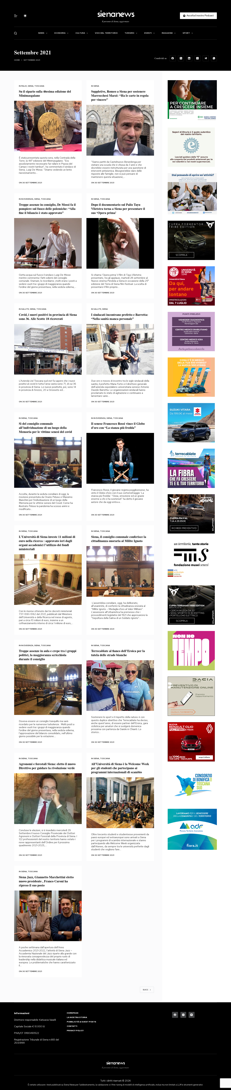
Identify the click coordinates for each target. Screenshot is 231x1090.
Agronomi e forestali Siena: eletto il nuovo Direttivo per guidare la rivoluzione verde (47, 766)
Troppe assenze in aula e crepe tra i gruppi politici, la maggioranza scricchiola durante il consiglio (47, 655)
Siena (30, 86)
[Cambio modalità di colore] (25, 15)
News (41, 33)
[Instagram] (183, 1015)
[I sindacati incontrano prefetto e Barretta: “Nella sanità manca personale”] (120, 349)
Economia (60, 33)
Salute (25, 309)
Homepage (72, 1013)
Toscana (39, 86)
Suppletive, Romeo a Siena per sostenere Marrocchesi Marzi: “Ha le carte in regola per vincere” (119, 95)
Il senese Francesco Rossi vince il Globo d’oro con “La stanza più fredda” (118, 425)
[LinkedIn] (189, 58)
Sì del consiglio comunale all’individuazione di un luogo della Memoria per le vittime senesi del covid (45, 427)
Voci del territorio (106, 33)
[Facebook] (173, 58)
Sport (186, 33)
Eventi (148, 33)
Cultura (80, 33)
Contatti (72, 1026)
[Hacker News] (198, 58)
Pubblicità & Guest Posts (81, 1022)
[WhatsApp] (214, 58)
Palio (24, 86)
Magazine (167, 33)
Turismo (129, 33)
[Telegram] (206, 58)
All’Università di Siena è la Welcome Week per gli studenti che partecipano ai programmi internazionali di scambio (120, 768)
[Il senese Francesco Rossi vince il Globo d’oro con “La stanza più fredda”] (120, 458)
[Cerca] (15, 33)
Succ (145, 989)
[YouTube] (192, 1015)
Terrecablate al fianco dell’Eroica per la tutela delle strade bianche (118, 653)
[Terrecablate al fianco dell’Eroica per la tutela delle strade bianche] (120, 685)
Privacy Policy (75, 1030)
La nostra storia (77, 1017)
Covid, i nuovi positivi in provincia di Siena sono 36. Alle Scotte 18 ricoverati (48, 316)
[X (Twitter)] (181, 58)
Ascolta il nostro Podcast (200, 15)
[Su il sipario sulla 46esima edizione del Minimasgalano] (48, 126)
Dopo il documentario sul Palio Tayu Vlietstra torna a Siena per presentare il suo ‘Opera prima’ (118, 208)
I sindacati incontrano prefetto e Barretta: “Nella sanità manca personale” (119, 316)
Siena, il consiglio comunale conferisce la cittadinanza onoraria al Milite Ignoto (118, 538)
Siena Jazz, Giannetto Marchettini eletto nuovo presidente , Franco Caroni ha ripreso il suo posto (46, 881)
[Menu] (15, 15)
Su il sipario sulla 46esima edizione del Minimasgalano (45, 93)
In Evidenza (27, 199)
